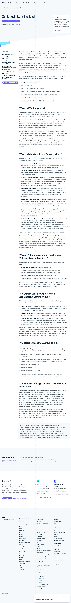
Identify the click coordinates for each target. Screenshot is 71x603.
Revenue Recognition (24, 561)
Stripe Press (57, 551)
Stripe (21, 349)
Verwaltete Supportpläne (60, 561)
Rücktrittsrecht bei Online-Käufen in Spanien (32, 457)
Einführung (5, 51)
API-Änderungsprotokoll (42, 584)
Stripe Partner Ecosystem (43, 571)
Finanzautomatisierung (42, 531)
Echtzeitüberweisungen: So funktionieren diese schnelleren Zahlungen (39, 461)
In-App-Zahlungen (41, 534)
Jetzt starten (6, 498)
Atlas (20, 522)
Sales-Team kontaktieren (19, 498)
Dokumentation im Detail (60, 494)
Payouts (21, 557)
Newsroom (56, 549)
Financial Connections (24, 542)
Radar (20, 559)
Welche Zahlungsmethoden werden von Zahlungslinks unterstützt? (9, 62)
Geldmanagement (41, 538)
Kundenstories (57, 521)
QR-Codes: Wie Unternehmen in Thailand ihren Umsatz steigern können (39, 459)
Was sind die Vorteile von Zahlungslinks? (8, 57)
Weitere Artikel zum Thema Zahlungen (9, 460)
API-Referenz (40, 580)
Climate (21, 532)
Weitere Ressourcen (59, 540)
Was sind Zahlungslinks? (8, 54)
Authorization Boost (24, 524)
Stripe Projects (40, 588)
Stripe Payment (48, 413)
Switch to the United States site (44, 599)
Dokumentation (40, 578)
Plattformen (39, 540)
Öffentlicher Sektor (41, 560)
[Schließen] (68, 595)
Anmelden (65, 2)
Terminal (21, 567)
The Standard (57, 52)
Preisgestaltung (46, 2)
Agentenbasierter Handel (43, 523)
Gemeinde (56, 525)
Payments (18, 8)
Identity (21, 544)
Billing (20, 526)
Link (20, 550)
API (47, 133)
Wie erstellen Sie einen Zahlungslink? (8, 72)
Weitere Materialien (8, 8)
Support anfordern (58, 559)
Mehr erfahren (57, 30)
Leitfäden (56, 519)
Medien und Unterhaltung (43, 554)
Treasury (21, 569)
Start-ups (39, 521)
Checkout (21, 530)
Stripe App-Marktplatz (42, 569)
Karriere (56, 547)
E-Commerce (40, 527)
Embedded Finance (41, 529)
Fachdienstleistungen (42, 558)
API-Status (39, 582)
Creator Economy (41, 546)
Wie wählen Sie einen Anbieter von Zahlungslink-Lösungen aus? (9, 67)
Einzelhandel (40, 561)
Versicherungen (40, 552)
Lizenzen (56, 534)
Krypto (21, 536)
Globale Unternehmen (42, 532)
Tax (20, 565)
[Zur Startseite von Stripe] (3, 517)
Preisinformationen (24, 521)
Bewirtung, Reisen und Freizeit (44, 550)
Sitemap (56, 536)
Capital (21, 528)
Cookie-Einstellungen (59, 538)
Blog (55, 523)
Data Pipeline (22, 538)
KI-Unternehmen (41, 544)
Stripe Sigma (22, 563)
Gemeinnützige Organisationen (44, 556)
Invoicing (21, 546)
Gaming (38, 548)
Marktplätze (39, 536)
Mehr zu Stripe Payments (43, 497)
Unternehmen (40, 519)
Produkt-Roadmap (58, 545)
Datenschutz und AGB (59, 529)
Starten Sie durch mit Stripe (10, 21)
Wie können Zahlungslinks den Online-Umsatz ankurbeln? (9, 77)
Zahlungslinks (47, 67)
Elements (21, 540)
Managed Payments (24, 552)
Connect (21, 534)
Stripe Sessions (57, 527)
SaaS (38, 542)
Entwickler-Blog (40, 590)
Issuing (21, 548)
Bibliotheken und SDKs (42, 586)
